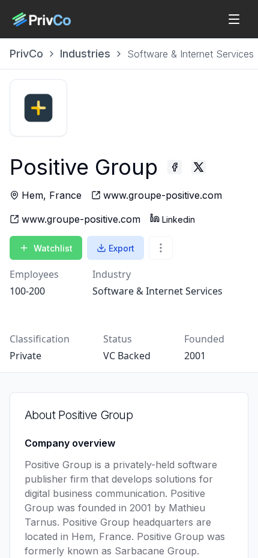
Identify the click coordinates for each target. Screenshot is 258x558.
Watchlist (53, 248)
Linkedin (178, 219)
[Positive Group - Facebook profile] (174, 167)
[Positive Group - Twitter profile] (198, 167)
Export (121, 248)
